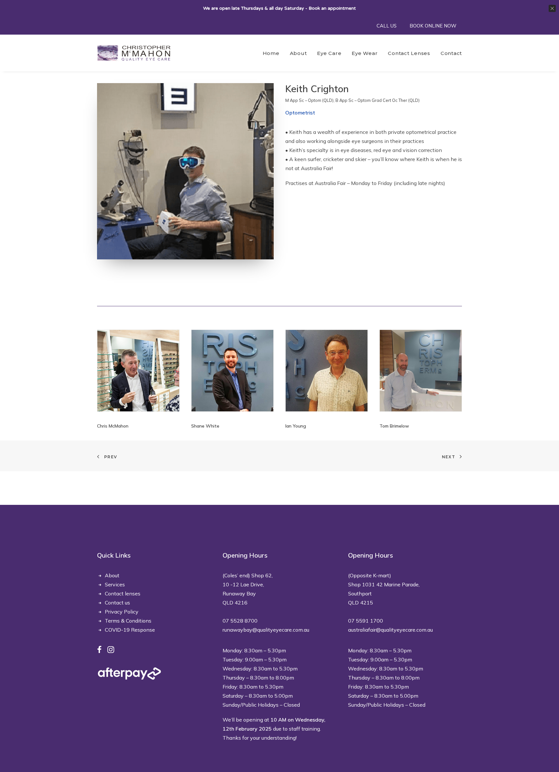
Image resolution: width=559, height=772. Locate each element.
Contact (451, 53)
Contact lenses (122, 593)
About (298, 53)
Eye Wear (365, 53)
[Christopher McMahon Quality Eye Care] (133, 53)
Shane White (205, 426)
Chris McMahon (112, 426)
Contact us (117, 602)
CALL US (387, 26)
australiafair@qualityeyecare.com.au (390, 629)
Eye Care (329, 53)
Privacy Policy (121, 611)
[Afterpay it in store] (129, 673)
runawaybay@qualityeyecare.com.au (266, 629)
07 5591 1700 (365, 620)
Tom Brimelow (394, 426)
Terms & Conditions (128, 620)
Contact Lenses (409, 53)
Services (115, 584)
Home (271, 53)
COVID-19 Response (130, 629)
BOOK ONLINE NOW (433, 26)
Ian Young (295, 426)
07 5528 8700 (240, 620)
